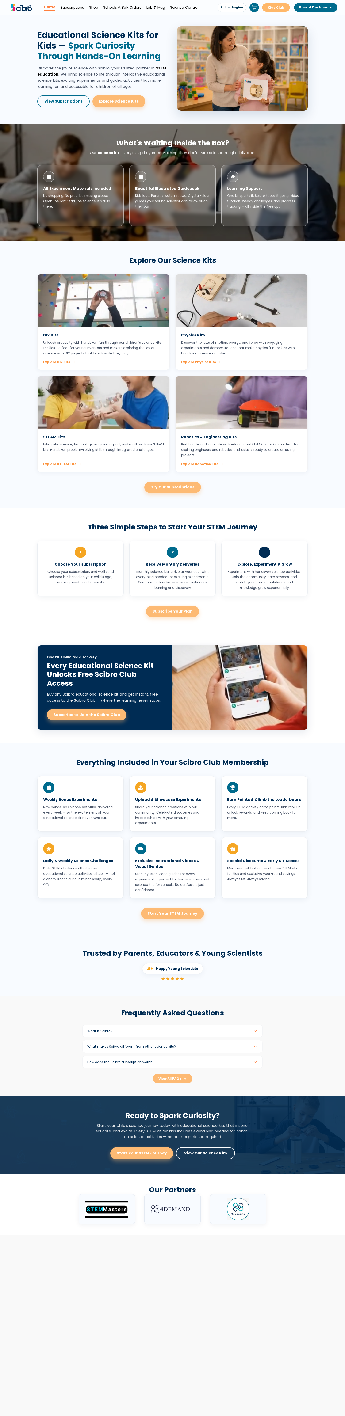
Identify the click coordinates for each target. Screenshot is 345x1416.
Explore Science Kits (119, 101)
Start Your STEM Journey (172, 913)
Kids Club (276, 7)
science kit (108, 153)
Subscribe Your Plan (172, 611)
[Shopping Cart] (254, 7)
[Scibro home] (21, 7)
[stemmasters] (107, 1209)
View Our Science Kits (205, 1153)
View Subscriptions (63, 101)
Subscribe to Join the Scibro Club (87, 714)
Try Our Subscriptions (172, 487)
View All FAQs (169, 1078)
